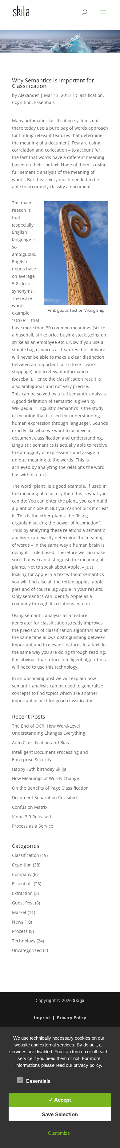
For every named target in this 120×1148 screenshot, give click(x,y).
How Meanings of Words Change (45, 778)
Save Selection (60, 1114)
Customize (59, 1133)
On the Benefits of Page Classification (50, 788)
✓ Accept (60, 1100)
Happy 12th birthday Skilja (39, 769)
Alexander (28, 95)
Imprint (42, 1018)
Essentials (44, 102)
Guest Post (23, 903)
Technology (23, 941)
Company (21, 874)
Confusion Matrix (29, 807)
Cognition (22, 102)
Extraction (22, 893)
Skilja (78, 1000)
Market (19, 912)
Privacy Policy (71, 1018)
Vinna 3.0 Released (31, 817)
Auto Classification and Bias (40, 742)
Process (20, 931)
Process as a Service (32, 826)
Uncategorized (27, 950)
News (17, 922)
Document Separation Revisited (44, 797)
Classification (89, 95)
